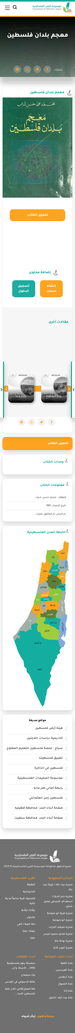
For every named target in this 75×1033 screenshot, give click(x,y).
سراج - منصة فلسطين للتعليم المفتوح (35, 748)
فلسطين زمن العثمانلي (46, 798)
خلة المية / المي (26, 924)
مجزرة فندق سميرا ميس (58, 934)
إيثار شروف (28, 1016)
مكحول (31, 917)
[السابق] (73, 390)
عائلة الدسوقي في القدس (20, 982)
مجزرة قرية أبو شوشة (60, 913)
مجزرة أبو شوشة (63, 920)
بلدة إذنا (68, 991)
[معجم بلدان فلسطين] (47, 69)
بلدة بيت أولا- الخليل (61, 998)
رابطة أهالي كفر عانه (48, 788)
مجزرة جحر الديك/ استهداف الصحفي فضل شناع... (58, 901)
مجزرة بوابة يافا (63, 941)
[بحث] (15, 8)
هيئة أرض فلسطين (49, 728)
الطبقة (31, 884)
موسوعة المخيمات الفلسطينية (40, 778)
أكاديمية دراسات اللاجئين (45, 738)
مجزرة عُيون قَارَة (63, 948)
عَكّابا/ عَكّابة (28, 910)
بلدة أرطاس (65, 977)
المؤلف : (61, 497)
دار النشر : (60, 514)
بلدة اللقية (67, 963)
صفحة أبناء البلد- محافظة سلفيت (38, 818)
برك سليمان (28, 975)
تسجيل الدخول (23, 288)
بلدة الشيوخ (65, 984)
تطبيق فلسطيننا (51, 758)
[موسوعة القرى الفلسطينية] (53, 8)
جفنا (32, 938)
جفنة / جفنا (28, 931)
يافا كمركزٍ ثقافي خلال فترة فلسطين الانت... (20, 992)
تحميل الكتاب (37, 215)
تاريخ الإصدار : (58, 505)
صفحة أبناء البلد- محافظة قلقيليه (39, 808)
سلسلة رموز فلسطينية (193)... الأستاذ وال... (21, 966)
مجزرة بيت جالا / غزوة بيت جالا (58, 887)
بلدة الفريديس (64, 970)
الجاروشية (29, 891)
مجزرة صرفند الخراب (61, 927)
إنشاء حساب (51, 288)
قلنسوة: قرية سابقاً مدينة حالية (20, 901)
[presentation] (68, 388)
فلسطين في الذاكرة (48, 768)
